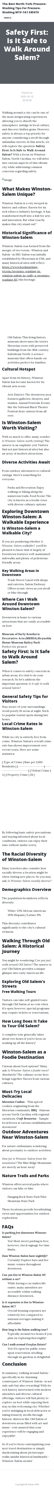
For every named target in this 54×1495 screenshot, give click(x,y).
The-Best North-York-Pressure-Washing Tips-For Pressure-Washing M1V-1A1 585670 (24, 8)
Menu (7, 18)
